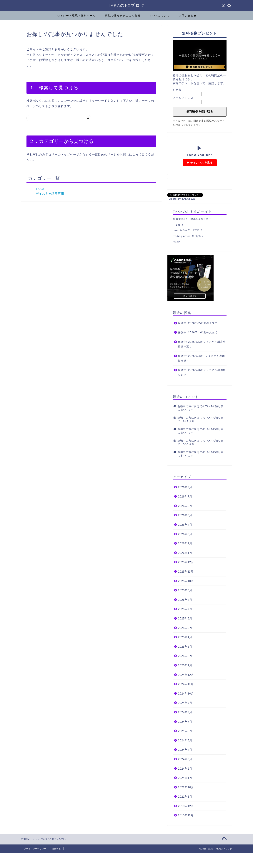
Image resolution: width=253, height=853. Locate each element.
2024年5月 (185, 740)
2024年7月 (185, 721)
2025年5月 (185, 627)
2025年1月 (185, 665)
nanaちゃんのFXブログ (188, 230)
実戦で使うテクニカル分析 (123, 15)
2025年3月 (185, 646)
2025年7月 (185, 609)
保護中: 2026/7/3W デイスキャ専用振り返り (202, 372)
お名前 (177, 89)
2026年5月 (185, 515)
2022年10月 (186, 787)
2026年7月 (185, 496)
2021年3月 (185, 796)
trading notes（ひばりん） (190, 236)
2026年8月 (185, 487)
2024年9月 (185, 702)
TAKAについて (160, 15)
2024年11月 (186, 684)
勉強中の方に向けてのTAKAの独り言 (200, 406)
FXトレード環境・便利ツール (76, 15)
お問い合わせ (188, 15)
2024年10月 (186, 693)
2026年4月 (185, 524)
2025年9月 (185, 590)
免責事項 (56, 848)
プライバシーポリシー (35, 848)
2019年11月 (186, 815)
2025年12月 (186, 562)
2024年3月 (185, 759)
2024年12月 (186, 674)
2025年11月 (186, 571)
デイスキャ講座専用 (50, 193)
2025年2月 (185, 655)
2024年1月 (185, 777)
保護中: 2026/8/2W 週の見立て (197, 323)
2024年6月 (185, 731)
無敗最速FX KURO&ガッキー (192, 219)
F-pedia (178, 224)
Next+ (177, 241)
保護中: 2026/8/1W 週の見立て (197, 332)
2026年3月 (185, 534)
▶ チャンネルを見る (200, 162)
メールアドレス (183, 97)
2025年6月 (185, 618)
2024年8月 (185, 712)
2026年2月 (185, 543)
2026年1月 (185, 552)
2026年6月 (185, 505)
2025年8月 (185, 599)
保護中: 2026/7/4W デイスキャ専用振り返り (201, 358)
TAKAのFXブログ (126, 5)
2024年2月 (185, 768)
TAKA (40, 189)
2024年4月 (185, 749)
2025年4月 (185, 637)
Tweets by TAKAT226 (181, 198)
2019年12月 (186, 806)
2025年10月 (186, 581)
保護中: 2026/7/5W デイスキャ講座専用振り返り (202, 344)
